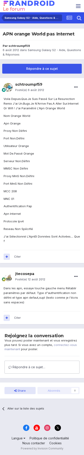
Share (21, 390)
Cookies (55, 443)
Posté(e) (29, 90)
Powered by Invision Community (42, 448)
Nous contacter (33, 443)
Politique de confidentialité (49, 438)
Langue (18, 438)
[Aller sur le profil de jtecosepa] (8, 276)
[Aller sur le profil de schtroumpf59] (8, 87)
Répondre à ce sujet (42, 68)
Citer (17, 256)
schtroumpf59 (19, 46)
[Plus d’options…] (75, 87)
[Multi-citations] (7, 257)
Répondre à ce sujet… (28, 367)
